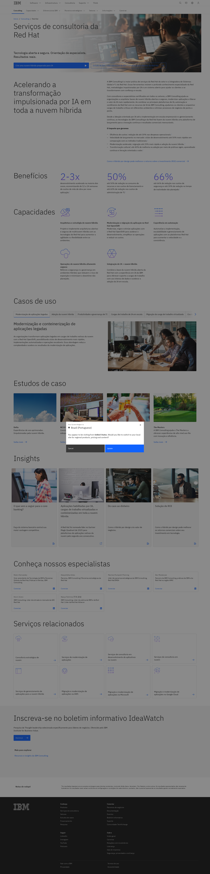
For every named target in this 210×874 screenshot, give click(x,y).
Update (110, 448)
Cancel (70, 448)
